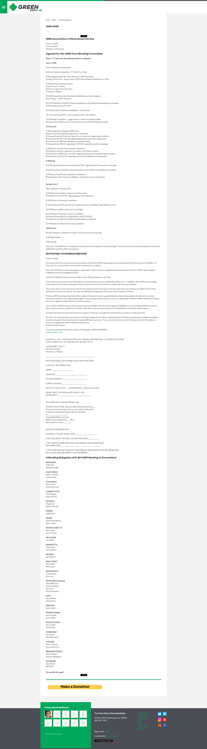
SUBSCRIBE (143, 726)
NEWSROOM (143, 718)
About (54, 20)
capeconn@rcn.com (54, 332)
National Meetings (65, 20)
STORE (141, 729)
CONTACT (142, 716)
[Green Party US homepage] (25, 7)
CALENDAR (143, 713)
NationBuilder (112, 736)
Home (47, 20)
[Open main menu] (3, 7)
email (106, 731)
